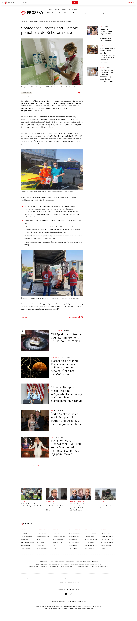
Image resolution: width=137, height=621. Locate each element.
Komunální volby (25, 548)
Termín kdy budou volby (27, 542)
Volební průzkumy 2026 (27, 536)
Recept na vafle (73, 545)
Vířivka (99, 564)
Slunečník (66, 564)
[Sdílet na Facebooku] (79, 93)
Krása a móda (57, 13)
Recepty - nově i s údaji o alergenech (62, 9)
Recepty (83, 13)
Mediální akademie (66, 579)
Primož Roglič (41, 545)
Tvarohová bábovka (74, 542)
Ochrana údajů (51, 579)
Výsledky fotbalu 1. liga (59, 536)
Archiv (77, 579)
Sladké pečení (56, 330)
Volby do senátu (25, 545)
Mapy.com (50, 561)
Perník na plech (73, 548)
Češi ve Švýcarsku (90, 542)
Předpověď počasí (59, 561)
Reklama (85, 579)
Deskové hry (80, 566)
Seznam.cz (131, 2)
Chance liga (56, 533)
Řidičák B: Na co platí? (107, 542)
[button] (52, 61)
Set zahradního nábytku (82, 564)
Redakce (41, 579)
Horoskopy (92, 13)
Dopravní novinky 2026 (107, 539)
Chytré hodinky (95, 566)
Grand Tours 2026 (42, 548)
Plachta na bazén (52, 564)
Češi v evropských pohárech (90, 561)
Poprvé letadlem (89, 536)
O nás (26, 579)
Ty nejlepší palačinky (74, 533)
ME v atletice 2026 (58, 542)
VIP (48, 13)
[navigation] (2, 2)
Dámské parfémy (65, 566)
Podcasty (100, 13)
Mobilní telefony (45, 566)
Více (112, 13)
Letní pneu (73, 566)
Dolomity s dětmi (89, 548)
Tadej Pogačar (40, 542)
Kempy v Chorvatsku (90, 533)
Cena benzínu (78, 561)
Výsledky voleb (25, 539)
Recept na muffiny (74, 536)
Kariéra (33, 579)
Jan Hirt (39, 539)
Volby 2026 (24, 533)
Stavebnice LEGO (55, 566)
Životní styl (74, 13)
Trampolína (60, 564)
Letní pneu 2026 (105, 533)
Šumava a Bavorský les (91, 539)
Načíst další (35, 466)
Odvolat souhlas (106, 579)
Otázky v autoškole (106, 545)
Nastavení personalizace (69, 583)
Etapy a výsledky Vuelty (43, 536)
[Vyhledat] (75, 2)
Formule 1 (55, 545)
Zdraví (66, 13)
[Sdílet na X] (82, 93)
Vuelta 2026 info (41, 533)
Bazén (45, 564)
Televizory (87, 566)
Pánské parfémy (104, 566)
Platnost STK (104, 548)
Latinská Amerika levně (91, 545)
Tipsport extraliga (58, 539)
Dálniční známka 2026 (107, 536)
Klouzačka (72, 564)
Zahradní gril (93, 564)
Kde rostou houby (69, 561)
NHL (54, 548)
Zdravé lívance (73, 539)
